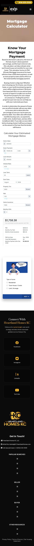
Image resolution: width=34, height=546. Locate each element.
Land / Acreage (13, 288)
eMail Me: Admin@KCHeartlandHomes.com (17, 444)
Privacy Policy (6, 539)
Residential (12, 282)
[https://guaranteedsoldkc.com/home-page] (9, 9)
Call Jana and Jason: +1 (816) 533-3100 (15, 448)
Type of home (10, 279)
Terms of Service (17, 539)
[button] (30, 9)
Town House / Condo (15, 285)
